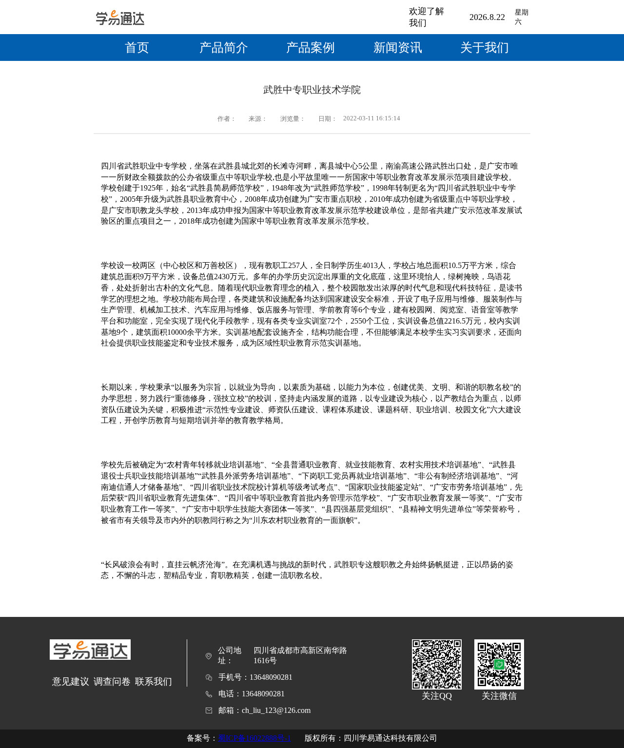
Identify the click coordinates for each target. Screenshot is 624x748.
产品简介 (223, 47)
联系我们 (153, 681)
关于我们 (484, 47)
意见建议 (70, 681)
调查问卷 (112, 681)
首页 (137, 47)
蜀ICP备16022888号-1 (254, 738)
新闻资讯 (397, 47)
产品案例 (310, 47)
